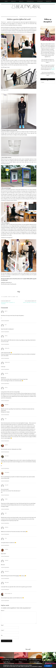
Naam (2, 625)
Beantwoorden (5, 320)
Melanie (7, 582)
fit (2, 296)
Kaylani (7, 455)
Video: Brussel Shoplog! (29, 301)
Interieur (40, 1)
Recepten (48, 1)
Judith (6, 444)
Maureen (7, 472)
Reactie (3, 610)
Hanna (6, 549)
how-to (10, 296)
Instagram (52, 69)
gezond (5, 296)
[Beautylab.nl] (28, 6)
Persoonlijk (30, 1)
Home (6, 1)
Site (1, 635)
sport (13, 296)
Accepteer (48, 665)
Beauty (21, 1)
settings (40, 666)
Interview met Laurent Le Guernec (8, 302)
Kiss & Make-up (8, 593)
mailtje (53, 68)
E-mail (2, 630)
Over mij (13, 1)
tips (17, 296)
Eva (6, 324)
